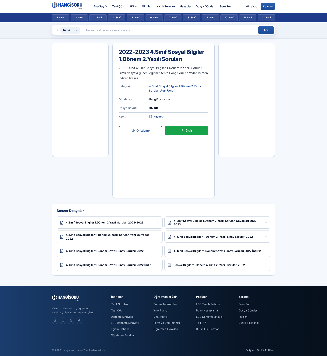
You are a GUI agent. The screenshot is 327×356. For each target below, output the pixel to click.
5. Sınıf (135, 17)
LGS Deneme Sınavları (125, 322)
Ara (266, 30)
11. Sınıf (248, 17)
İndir (189, 130)
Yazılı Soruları (165, 6)
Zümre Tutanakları (165, 304)
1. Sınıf (60, 17)
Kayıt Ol (267, 6)
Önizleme (143, 130)
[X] (71, 321)
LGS (131, 6)
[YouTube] (63, 321)
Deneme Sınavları (122, 316)
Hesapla (185, 6)
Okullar (147, 6)
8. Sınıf (192, 17)
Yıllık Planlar (160, 310)
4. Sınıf (117, 17)
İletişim (243, 316)
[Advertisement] (80, 100)
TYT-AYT (202, 322)
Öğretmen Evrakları (123, 335)
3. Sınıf (98, 17)
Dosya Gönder (205, 6)
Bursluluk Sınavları (207, 329)
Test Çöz (118, 6)
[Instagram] (55, 321)
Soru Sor (225, 6)
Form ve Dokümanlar (166, 322)
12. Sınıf (266, 17)
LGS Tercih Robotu (208, 304)
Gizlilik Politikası (248, 322)
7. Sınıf (173, 17)
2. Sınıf (79, 17)
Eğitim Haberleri (121, 329)
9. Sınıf (210, 17)
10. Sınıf (229, 17)
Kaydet (158, 116)
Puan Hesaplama (207, 310)
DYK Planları (161, 316)
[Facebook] (79, 321)
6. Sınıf (154, 17)
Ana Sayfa (100, 6)
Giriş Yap (251, 6)
